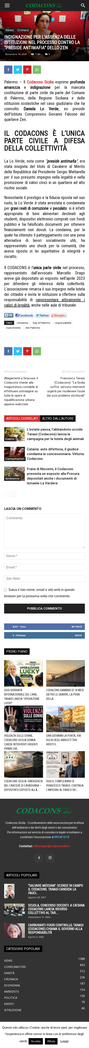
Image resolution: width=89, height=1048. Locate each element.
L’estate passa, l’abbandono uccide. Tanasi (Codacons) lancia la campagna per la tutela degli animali (55, 434)
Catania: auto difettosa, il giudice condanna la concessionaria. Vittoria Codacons (55, 454)
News (10, 30)
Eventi (9, 439)
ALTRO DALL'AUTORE (57, 418)
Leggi (64, 1041)
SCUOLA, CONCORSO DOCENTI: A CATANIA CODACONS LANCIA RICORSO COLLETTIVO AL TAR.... (56, 909)
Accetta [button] (35, 1041)
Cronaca (23, 30)
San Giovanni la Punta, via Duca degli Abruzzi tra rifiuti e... (63, 740)
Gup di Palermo (41, 322)
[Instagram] (50, 858)
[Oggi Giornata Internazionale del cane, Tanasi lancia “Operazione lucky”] (23, 673)
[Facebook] (39, 858)
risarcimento (13, 327)
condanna (22, 322)
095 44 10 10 (61, 837)
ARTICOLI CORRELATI (22, 418)
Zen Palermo (32, 327)
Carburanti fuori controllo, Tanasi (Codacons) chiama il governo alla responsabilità (55, 928)
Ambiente (12, 478)
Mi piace (77, 626)
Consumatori (14, 459)
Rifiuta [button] (51, 1041)
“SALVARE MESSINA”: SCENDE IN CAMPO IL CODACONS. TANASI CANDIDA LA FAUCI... (55, 889)
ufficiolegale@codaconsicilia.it (51, 846)
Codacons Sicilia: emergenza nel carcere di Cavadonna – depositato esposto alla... (23, 786)
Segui (78, 635)
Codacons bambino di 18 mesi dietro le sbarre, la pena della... (65, 694)
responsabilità (63, 322)
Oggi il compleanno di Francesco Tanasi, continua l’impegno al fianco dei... (65, 786)
